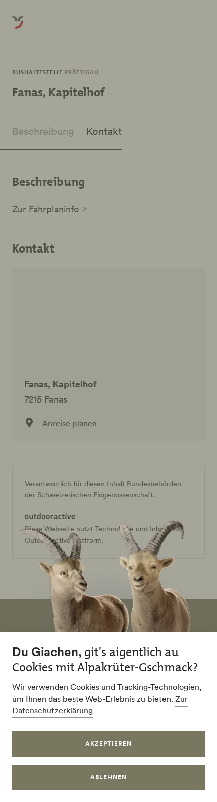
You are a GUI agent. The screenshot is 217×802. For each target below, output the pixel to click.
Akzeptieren (108, 743)
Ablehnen (108, 777)
